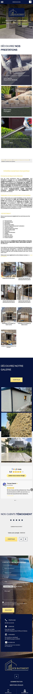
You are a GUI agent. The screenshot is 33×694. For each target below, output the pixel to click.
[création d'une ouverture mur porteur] (8, 337)
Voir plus (16, 379)
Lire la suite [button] (10, 495)
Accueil (3, 160)
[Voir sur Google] (4, 484)
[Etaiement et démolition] (8, 269)
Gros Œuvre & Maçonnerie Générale (21, 160)
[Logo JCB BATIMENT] (16, 12)
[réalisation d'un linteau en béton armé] (24, 314)
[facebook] (30, 3)
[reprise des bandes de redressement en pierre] (24, 269)
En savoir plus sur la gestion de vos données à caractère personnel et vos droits (14, 604)
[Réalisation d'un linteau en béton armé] (8, 314)
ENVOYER (8, 610)
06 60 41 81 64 (16, 2)
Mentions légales (16, 685)
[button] (1, 489)
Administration (16, 682)
